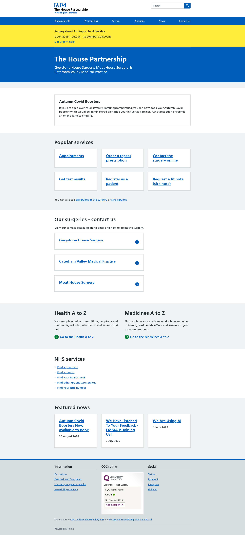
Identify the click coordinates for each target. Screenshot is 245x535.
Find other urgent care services (76, 382)
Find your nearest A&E (71, 377)
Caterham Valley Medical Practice (87, 261)
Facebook (153, 479)
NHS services (119, 199)
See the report (113, 505)
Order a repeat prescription (118, 158)
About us (139, 21)
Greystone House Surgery (81, 240)
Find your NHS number (71, 387)
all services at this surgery (91, 199)
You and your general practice (70, 484)
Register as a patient (117, 181)
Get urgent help (64, 41)
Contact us (184, 21)
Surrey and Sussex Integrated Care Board (130, 519)
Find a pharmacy (67, 367)
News (162, 21)
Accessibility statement (66, 489)
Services (116, 21)
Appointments (62, 21)
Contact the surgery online (165, 158)
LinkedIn (152, 489)
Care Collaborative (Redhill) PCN (87, 519)
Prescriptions (91, 21)
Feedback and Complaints (68, 479)
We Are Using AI (167, 421)
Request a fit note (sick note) (168, 181)
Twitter (152, 474)
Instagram (153, 484)
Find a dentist (65, 372)
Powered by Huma (64, 528)
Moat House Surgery (77, 282)
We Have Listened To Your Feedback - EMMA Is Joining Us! (122, 428)
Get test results (72, 179)
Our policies (60, 474)
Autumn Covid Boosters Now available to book (74, 425)
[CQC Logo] (113, 478)
